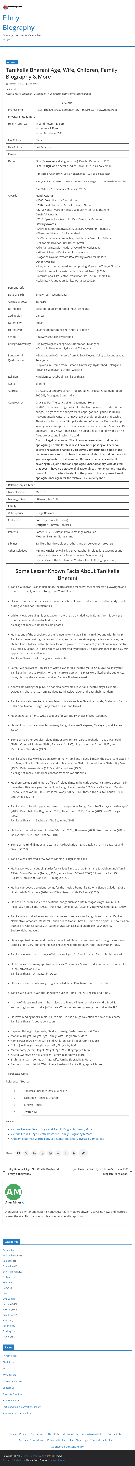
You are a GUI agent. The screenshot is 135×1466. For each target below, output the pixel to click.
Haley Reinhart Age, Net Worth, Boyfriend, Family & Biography (33, 1171)
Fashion (7, 1277)
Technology (9, 1325)
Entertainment (11, 1271)
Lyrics (6, 1304)
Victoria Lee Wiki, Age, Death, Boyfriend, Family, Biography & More (51, 1134)
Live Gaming (9, 1298)
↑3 (14, 1105)
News (6, 1309)
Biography (11, 62)
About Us (8, 1368)
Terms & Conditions (13, 1394)
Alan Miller (33, 83)
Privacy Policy (10, 1355)
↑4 (14, 1112)
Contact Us (8, 1387)
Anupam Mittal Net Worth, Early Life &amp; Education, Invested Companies (57, 1139)
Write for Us (9, 1374)
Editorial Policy (11, 1400)
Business (8, 1260)
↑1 (14, 1091)
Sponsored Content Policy (17, 1413)
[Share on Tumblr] (66, 1153)
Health (6, 1282)
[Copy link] (83, 1153)
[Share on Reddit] (58, 1153)
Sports (6, 1320)
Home (6, 1287)
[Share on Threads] (74, 1153)
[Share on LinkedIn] (34, 1153)
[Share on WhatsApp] (42, 1153)
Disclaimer (8, 1362)
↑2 (14, 1098)
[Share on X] (26, 1153)
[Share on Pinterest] (50, 1153)
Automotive (9, 1250)
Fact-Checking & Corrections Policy (21, 1406)
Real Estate (9, 1314)
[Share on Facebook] (18, 1153)
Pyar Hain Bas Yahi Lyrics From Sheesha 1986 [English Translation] (100, 1171)
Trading (7, 1331)
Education (8, 1266)
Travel (6, 1336)
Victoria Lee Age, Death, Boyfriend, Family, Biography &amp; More (51, 1129)
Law (5, 1293)
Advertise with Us (12, 1381)
